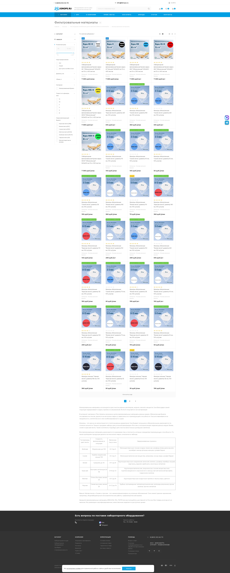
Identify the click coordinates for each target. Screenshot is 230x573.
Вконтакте (149, 549)
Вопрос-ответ (132, 540)
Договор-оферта (105, 548)
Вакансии (78, 548)
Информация (105, 537)
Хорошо (129, 568)
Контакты (78, 545)
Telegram (154, 549)
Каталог (57, 537)
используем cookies (74, 568)
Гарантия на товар (106, 545)
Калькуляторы (132, 553)
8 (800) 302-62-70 (62, 3)
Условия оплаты (105, 540)
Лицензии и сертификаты (83, 540)
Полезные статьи (133, 551)
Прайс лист (78, 550)
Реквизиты (78, 543)
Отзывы (77, 553)
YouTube (159, 549)
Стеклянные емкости (60, 550)
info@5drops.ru (122, 3)
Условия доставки (105, 543)
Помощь (131, 537)
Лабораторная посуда (61, 540)
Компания (79, 537)
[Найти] (149, 9)
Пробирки (57, 547)
